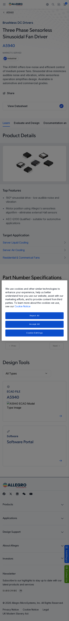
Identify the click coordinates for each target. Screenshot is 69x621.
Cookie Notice (22, 306)
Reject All (35, 315)
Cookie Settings (34, 333)
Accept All (34, 324)
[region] (34, 310)
